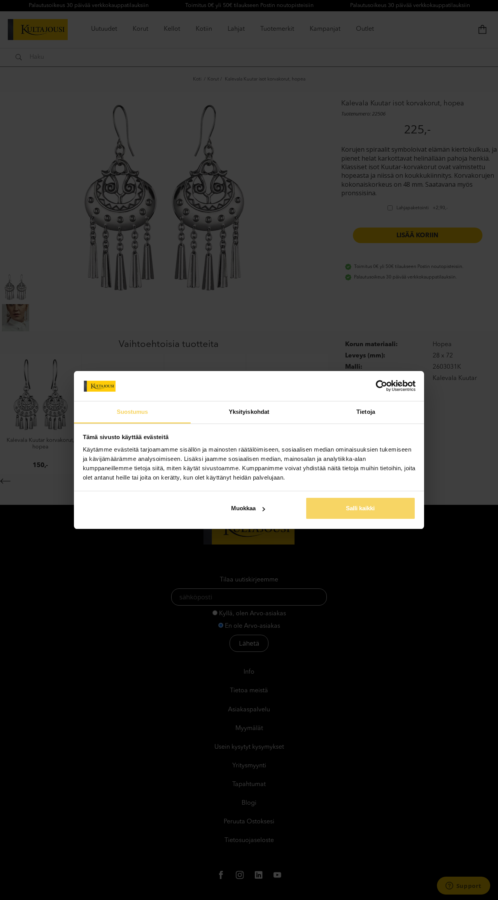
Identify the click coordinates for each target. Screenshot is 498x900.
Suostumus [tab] (132, 411)
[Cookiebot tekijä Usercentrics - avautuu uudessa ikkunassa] (381, 386)
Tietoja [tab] (365, 411)
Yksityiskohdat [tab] (249, 411)
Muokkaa (243, 508)
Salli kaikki (360, 508)
